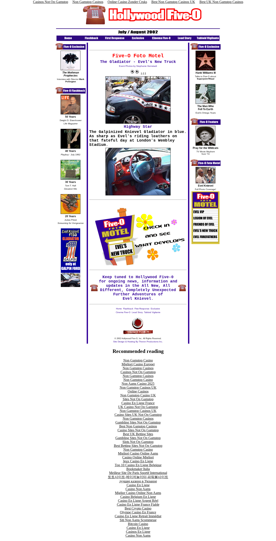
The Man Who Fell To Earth (205, 108)
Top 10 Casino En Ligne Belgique (138, 465)
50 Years (70, 116)
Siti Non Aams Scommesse (138, 520)
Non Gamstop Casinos (138, 368)
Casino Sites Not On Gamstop (138, 430)
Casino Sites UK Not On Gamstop (138, 414)
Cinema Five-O (123, 312)
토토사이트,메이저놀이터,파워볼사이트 (138, 477)
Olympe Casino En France (138, 512)
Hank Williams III (206, 72)
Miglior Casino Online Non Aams (138, 493)
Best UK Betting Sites (138, 434)
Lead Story (137, 312)
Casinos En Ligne (138, 531)
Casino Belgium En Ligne (138, 497)
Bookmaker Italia (138, 469)
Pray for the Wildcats (205, 148)
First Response (142, 308)
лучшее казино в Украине (138, 481)
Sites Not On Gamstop (138, 399)
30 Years (70, 182)
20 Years (70, 216)
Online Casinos (138, 391)
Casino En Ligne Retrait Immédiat (138, 516)
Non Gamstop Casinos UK (138, 387)
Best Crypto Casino (138, 508)
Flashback (128, 308)
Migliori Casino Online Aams (138, 453)
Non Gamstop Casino (138, 360)
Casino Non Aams (138, 489)
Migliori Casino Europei (138, 364)
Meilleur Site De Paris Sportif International (138, 473)
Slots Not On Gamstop (138, 442)
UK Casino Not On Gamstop (138, 407)
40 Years (70, 151)
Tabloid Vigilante (152, 312)
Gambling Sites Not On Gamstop (138, 422)
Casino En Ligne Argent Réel (138, 500)
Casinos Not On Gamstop (138, 372)
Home (119, 308)
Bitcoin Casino (138, 524)
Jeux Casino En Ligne (138, 461)
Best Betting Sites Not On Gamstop (138, 445)
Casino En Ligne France (138, 403)
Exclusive (155, 308)
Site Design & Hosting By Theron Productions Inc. (138, 341)
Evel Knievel (205, 185)
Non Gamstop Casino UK (138, 395)
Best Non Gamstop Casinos (138, 426)
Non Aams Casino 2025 (138, 383)
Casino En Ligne (138, 485)
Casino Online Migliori (138, 457)
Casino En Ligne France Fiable (138, 504)
